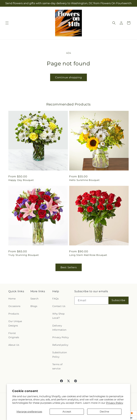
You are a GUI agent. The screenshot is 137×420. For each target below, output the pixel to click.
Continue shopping (68, 77)
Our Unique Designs (15, 323)
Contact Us (58, 306)
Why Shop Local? (58, 315)
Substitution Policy (59, 354)
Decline (104, 411)
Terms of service (57, 366)
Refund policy (60, 344)
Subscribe (118, 300)
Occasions (14, 306)
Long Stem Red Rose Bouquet (88, 255)
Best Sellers (68, 267)
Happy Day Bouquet (21, 180)
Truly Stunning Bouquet (23, 255)
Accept (66, 411)
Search (34, 298)
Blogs (33, 306)
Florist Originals (13, 335)
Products (13, 313)
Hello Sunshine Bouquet (84, 180)
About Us (13, 344)
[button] (7, 23)
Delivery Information (59, 327)
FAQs (55, 298)
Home (12, 298)
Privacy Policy (114, 402)
